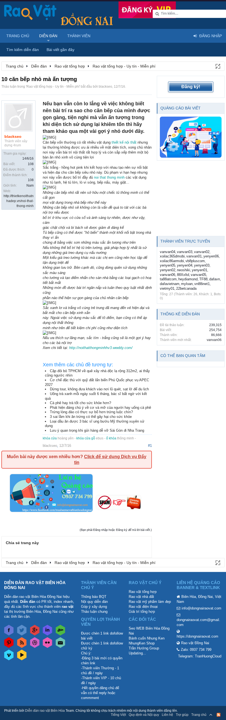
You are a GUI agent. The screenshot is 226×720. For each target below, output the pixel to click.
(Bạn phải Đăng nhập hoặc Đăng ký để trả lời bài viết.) (116, 529)
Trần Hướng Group (144, 648)
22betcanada (186, 288)
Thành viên (78, 36)
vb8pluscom (195, 261)
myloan (187, 284)
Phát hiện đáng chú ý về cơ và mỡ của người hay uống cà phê (100, 407)
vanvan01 (194, 256)
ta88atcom (168, 279)
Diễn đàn (48, 36)
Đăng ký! (190, 86)
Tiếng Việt (118, 715)
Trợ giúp (182, 715)
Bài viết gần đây (60, 49)
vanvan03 (184, 252)
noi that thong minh (109, 177)
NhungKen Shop (142, 643)
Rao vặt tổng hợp (143, 592)
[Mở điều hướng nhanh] (217, 66)
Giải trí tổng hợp (142, 611)
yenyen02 (167, 270)
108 (31, 164)
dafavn (214, 279)
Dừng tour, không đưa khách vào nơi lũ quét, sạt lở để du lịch (99, 389)
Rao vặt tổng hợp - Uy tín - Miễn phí (52, 86)
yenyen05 (167, 265)
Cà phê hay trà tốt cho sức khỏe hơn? (80, 403)
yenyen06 (211, 256)
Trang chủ (17, 36)
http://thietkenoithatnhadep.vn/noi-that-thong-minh (19, 201)
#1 (150, 446)
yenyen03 (201, 265)
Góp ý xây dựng (94, 607)
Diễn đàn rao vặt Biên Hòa (45, 711)
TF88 (203, 279)
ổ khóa (111, 438)
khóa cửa (50, 438)
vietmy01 (167, 288)
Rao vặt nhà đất (141, 597)
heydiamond (188, 279)
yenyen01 (199, 270)
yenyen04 (184, 265)
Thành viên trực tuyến (185, 241)
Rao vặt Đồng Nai (195, 643)
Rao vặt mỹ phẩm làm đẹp (150, 602)
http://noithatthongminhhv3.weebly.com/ (101, 348)
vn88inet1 (202, 284)
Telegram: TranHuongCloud (199, 656)
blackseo (105, 86)
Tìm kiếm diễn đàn (22, 49)
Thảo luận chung (94, 611)
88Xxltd (183, 275)
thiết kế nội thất (124, 142)
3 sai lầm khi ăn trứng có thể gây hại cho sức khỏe (91, 417)
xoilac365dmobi (172, 256)
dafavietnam (169, 284)
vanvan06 (167, 275)
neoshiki (183, 270)
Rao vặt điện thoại (143, 607)
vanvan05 (198, 275)
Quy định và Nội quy (144, 715)
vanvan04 (167, 252)
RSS (218, 715)
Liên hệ (167, 715)
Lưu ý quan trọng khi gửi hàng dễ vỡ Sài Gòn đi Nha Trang (97, 430)
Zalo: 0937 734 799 (196, 650)
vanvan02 (201, 252)
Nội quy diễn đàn (94, 602)
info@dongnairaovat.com (201, 608)
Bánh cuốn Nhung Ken (147, 638)
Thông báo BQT (93, 597)
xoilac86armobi (172, 261)
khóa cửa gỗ (85, 438)
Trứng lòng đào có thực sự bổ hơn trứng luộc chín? (91, 412)
